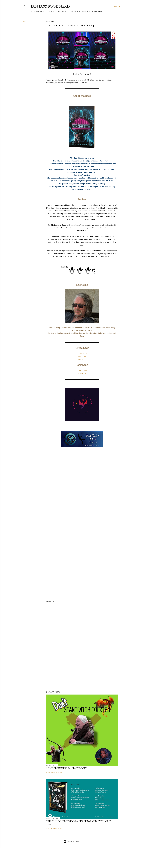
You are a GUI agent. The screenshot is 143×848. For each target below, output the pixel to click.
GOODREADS (82, 371)
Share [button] (25, 22)
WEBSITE (82, 359)
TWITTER (82, 356)
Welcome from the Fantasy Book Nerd (48, 11)
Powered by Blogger (73, 841)
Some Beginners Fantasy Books (66, 768)
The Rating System (75, 11)
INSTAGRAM (82, 354)
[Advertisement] (82, 671)
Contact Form (90, 11)
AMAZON (82, 373)
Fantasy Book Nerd (50, 6)
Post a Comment (56, 772)
